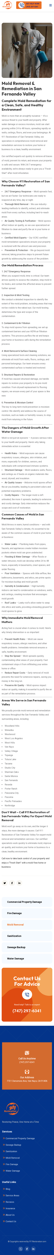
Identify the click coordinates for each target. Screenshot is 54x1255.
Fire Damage (12, 1164)
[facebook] (12, 883)
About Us (10, 1215)
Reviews (10, 1202)
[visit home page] (7, 5)
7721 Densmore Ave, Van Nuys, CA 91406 (27, 1081)
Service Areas (12, 1195)
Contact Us (11, 1221)
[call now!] (27, 994)
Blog (8, 1189)
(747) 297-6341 (27, 1010)
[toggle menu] (50, 5)
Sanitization (11, 1151)
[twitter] (5, 883)
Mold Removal (13, 1158)
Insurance (10, 1208)
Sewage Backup (13, 1145)
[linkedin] (19, 883)
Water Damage (13, 1171)
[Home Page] (11, 1109)
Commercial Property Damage (20, 1138)
